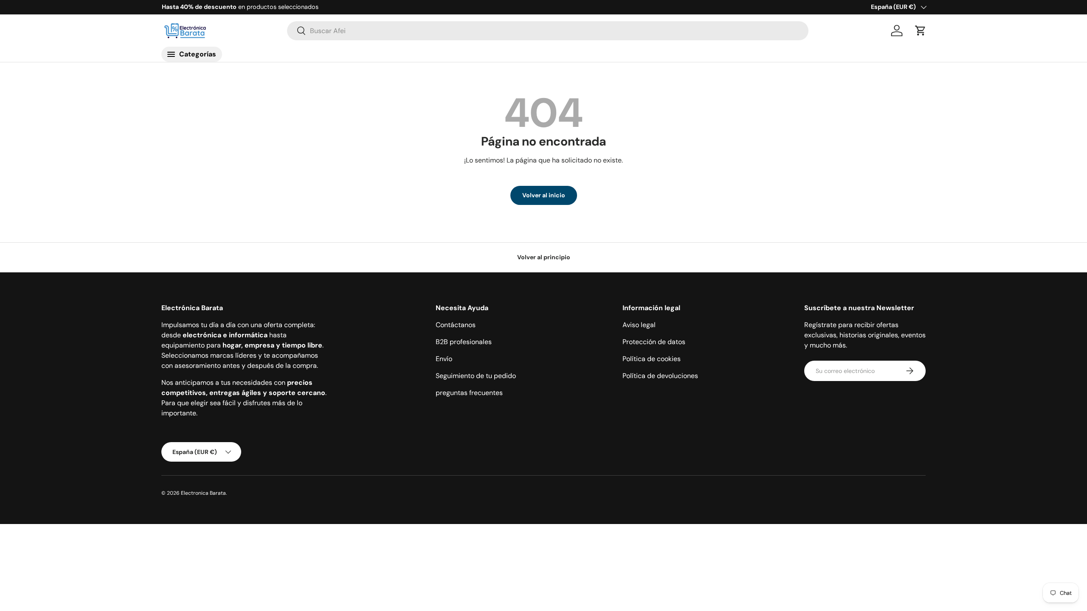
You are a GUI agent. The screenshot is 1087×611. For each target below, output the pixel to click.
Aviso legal (639, 324)
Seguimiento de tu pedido (476, 375)
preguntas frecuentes (469, 392)
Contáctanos (456, 324)
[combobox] (548, 30)
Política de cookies (651, 358)
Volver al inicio (543, 195)
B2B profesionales (464, 341)
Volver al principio (543, 257)
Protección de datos (653, 341)
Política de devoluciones (660, 375)
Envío (444, 358)
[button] (920, 30)
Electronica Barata (203, 493)
